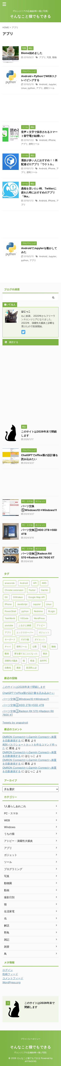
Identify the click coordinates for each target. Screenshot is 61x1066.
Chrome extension (14, 590)
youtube (9, 625)
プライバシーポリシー (30, 1039)
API (34, 583)
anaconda (9, 583)
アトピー (41, 625)
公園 (34, 646)
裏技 (18, 667)
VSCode (24, 618)
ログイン (7, 970)
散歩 (45, 653)
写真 (49, 57)
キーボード (10, 639)
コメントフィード (12, 978)
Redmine (38, 611)
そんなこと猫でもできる (30, 16)
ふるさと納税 (25, 625)
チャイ (8, 646)
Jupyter (52, 84)
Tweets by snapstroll (15, 722)
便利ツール (49, 88)
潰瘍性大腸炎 (11, 660)
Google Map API (36, 597)
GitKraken (18, 597)
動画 (7, 653)
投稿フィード (10, 974)
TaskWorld (10, 618)
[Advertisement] (30, 109)
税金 (32, 660)
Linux (24, 88)
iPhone (51, 140)
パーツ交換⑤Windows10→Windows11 (25, 699)
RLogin (51, 611)
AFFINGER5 (30, 1061)
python (31, 88)
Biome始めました (31, 53)
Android (43, 84)
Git (6, 597)
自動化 (8, 667)
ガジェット (44, 632)
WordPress (39, 618)
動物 (54, 57)
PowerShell (10, 611)
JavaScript (22, 604)
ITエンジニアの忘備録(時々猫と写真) (30, 1052)
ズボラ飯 (25, 639)
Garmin (44, 590)
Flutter (32, 590)
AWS (44, 583)
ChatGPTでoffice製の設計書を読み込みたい (28, 693)
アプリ (42, 57)
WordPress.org (11, 982)
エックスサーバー (24, 632)
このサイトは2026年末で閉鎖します (23, 686)
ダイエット (39, 639)
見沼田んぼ (31, 667)
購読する (13, 342)
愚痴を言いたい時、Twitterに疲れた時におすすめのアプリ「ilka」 (38, 192)
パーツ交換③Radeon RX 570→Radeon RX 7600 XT (28, 712)
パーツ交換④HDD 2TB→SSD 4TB (23, 705)
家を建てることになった (26, 653)
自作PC (43, 660)
